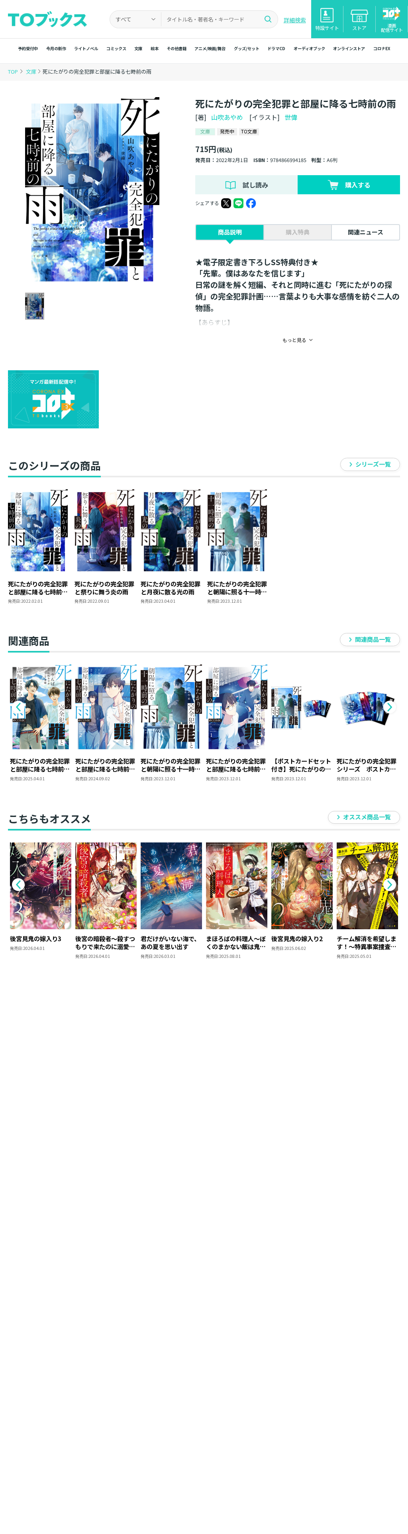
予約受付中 (28, 48)
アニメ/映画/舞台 (210, 48)
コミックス (116, 48)
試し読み (255, 185)
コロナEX (381, 48)
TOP (13, 71)
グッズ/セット (246, 48)
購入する (358, 185)
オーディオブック (309, 48)
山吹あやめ (227, 117)
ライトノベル (86, 48)
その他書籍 (176, 48)
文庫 (138, 48)
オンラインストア (349, 48)
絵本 (155, 48)
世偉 (290, 117)
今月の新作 (56, 48)
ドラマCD (276, 48)
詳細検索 (295, 20)
